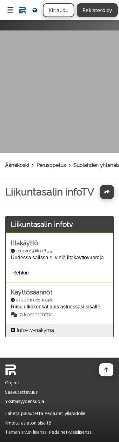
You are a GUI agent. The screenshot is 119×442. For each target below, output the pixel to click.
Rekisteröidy (97, 10)
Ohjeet (12, 382)
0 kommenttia (36, 315)
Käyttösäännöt (31, 292)
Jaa (107, 192)
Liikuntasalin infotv (42, 224)
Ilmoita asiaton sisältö (28, 423)
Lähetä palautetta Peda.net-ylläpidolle (45, 413)
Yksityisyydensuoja (24, 401)
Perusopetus (51, 165)
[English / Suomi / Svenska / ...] (34, 10)
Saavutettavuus (21, 392)
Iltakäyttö (24, 243)
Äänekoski (17, 165)
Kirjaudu (59, 10)
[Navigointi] (10, 10)
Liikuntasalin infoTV (49, 192)
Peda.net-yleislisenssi (71, 432)
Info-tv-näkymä (35, 330)
